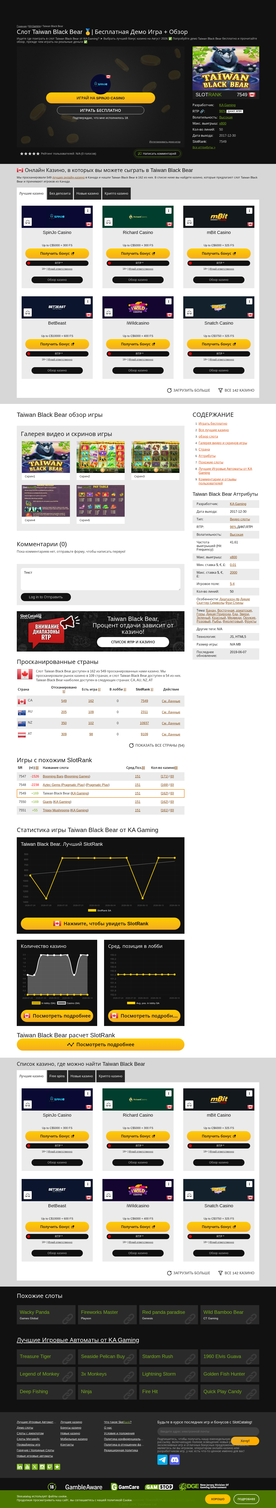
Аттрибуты (207, 456)
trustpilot (57, 1465)
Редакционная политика (121, 1450)
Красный (219, 617)
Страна (204, 449)
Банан (211, 610)
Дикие (245, 599)
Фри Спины (234, 603)
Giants (47, 802)
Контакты (67, 1444)
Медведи (234, 617)
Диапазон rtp (229, 599)
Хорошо (217, 1499)
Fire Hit (150, 1391)
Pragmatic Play (98, 785)
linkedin (20, 1465)
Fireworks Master (99, 1312)
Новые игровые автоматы (35, 1456)
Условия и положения (119, 1433)
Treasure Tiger (35, 1356)
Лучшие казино (71, 1422)
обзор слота (208, 436)
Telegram (162, 1456)
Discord (174, 1456)
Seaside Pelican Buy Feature (109, 1356)
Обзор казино (57, 279)
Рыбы (216, 621)
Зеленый (203, 617)
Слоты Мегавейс (28, 1439)
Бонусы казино (70, 1427)
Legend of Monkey (39, 1374)
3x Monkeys (94, 1374)
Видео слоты (240, 519)
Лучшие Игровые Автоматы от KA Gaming (78, 1340)
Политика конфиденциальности (126, 1439)
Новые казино (70, 1433)
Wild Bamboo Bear (223, 1312)
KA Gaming (227, 105)
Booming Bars (53, 776)
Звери (244, 614)
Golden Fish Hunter (224, 1374)
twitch (50, 1465)
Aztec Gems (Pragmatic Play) (64, 785)
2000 (233, 572)
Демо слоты (25, 1427)
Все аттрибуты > (204, 147)
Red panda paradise (163, 1312)
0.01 (233, 565)
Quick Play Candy (222, 1391)
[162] (164, 793)
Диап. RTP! (235, 111)
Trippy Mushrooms (56, 810)
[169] (164, 785)
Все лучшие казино (214, 430)
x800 (222, 123)
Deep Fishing (34, 1391)
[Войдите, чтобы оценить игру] (30, 153)
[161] (164, 810)
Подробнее (246, 1499)
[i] (64, 691)
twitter (35, 1465)
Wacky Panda (34, 1312)
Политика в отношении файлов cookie (130, 1444)
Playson (86, 1318)
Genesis (147, 1318)
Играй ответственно (60, 268)
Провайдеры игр (28, 1444)
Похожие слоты (211, 462)
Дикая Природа (218, 614)
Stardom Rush (157, 1356)
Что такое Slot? (118, 1422)
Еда (235, 614)
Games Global (29, 1318)
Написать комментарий (159, 153)
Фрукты (250, 621)
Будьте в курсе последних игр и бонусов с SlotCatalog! (204, 1422)
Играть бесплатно (100, 110)
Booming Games (77, 776)
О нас (108, 1427)
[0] (172, 776)
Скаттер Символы (210, 603)
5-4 (232, 584)
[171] (164, 776)
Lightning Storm (159, 1374)
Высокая (226, 117)
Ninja (86, 1391)
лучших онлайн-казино (68, 177)
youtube (27, 1465)
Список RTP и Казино (133, 642)
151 (137, 776)
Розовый (204, 621)
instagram (42, 1465)
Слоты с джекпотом (30, 1433)
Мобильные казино (73, 1439)
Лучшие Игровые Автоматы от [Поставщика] (48, 1422)
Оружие (249, 617)
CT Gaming (210, 1318)
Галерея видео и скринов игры (223, 443)
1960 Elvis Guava (222, 1356)
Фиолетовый (233, 621)
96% (222, 111)
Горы (201, 614)
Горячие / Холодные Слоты (35, 1450)
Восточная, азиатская (234, 610)
